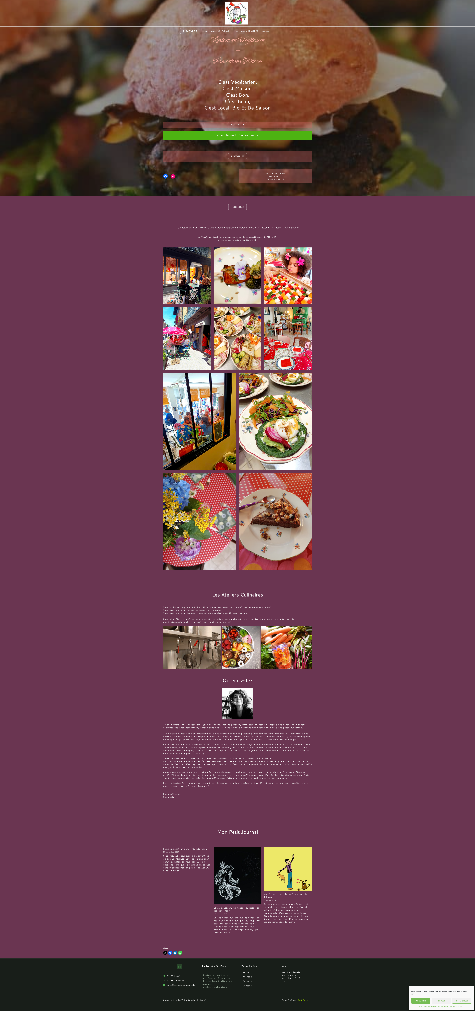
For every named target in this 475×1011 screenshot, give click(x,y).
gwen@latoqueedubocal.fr (177, 622)
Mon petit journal (237, 831)
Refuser (441, 1001)
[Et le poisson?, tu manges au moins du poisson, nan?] (237, 875)
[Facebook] (179, 966)
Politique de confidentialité (450, 1006)
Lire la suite (171, 870)
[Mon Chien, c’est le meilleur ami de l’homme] (288, 869)
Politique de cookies (428, 1006)
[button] (190, 31)
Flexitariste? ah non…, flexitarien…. (185, 849)
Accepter (421, 1001)
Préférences (461, 1001)
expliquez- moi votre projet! (214, 622)
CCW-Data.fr (305, 1000)
